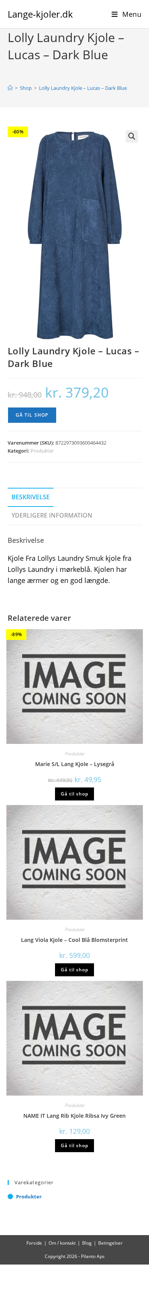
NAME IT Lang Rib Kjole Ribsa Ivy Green (74, 1115)
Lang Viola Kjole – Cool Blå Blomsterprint (74, 939)
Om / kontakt (62, 1243)
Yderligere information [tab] (51, 515)
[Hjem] (10, 87)
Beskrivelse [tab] (30, 497)
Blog (87, 1243)
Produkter (42, 450)
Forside (34, 1243)
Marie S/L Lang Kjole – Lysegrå (74, 764)
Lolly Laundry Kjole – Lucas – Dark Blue (83, 87)
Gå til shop (32, 415)
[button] (132, 136)
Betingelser (110, 1243)
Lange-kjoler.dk (40, 14)
